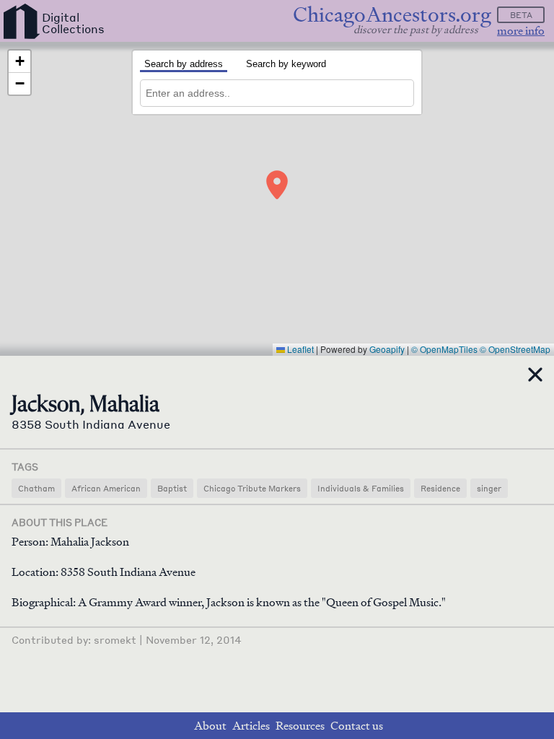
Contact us (356, 725)
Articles (251, 725)
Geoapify (387, 349)
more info (521, 30)
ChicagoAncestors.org (392, 14)
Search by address (183, 63)
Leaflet (299, 349)
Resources (300, 725)
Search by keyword (286, 63)
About (210, 725)
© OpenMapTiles (444, 349)
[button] (277, 184)
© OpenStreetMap (515, 349)
